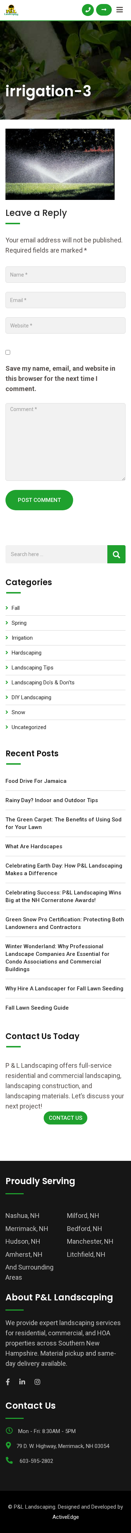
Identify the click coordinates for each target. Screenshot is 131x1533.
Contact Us (65, 1118)
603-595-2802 (36, 1461)
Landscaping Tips (32, 667)
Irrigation (22, 638)
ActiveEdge (65, 1517)
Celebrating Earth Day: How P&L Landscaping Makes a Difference (63, 869)
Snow (18, 712)
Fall (16, 608)
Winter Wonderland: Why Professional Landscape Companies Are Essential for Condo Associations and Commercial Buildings (57, 958)
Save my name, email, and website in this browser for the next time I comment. (60, 379)
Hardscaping (26, 652)
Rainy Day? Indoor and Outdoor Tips (51, 800)
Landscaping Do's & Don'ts (43, 682)
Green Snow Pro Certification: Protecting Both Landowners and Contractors (64, 923)
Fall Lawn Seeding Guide (37, 1008)
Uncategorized (29, 727)
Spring (19, 623)
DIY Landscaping (31, 697)
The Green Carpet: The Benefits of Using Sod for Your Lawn (63, 823)
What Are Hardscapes (33, 846)
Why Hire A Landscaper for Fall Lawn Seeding (64, 988)
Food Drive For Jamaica (36, 781)
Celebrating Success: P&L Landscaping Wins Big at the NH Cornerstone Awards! (63, 896)
